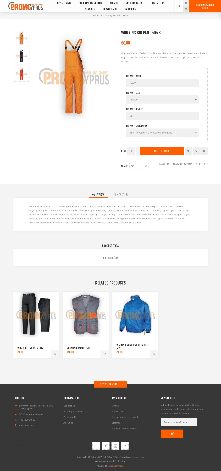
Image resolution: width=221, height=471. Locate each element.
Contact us (69, 405)
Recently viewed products (125, 417)
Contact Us (121, 194)
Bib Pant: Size (133, 92)
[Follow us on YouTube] (115, 446)
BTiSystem (120, 460)
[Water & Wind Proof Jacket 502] (135, 314)
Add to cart (162, 151)
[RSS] (125, 446)
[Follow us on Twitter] (96, 446)
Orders (115, 405)
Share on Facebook (139, 166)
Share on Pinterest (146, 166)
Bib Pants (108, 257)
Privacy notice (70, 417)
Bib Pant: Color (133, 76)
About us (68, 422)
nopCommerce (117, 465)
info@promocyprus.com (31, 414)
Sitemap (116, 422)
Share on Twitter (132, 166)
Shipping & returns (73, 411)
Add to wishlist (188, 151)
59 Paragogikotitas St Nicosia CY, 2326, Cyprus (36, 407)
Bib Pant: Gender (134, 109)
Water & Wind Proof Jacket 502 (132, 346)
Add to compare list (196, 151)
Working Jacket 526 (79, 348)
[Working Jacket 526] (86, 314)
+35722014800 (27, 419)
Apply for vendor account (125, 428)
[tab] (98, 194)
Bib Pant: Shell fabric (136, 125)
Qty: (123, 150)
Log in (188, 3)
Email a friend (204, 151)
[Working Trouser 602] (36, 314)
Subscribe (172, 434)
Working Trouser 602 (30, 348)
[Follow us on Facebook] (106, 446)
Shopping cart (204, 6)
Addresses (117, 411)
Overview (98, 194)
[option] (21, 38)
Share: (124, 166)
